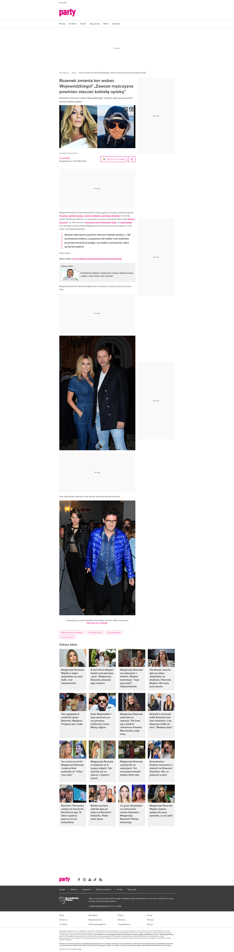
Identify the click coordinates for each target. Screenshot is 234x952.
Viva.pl (149, 915)
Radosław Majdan (114, 632)
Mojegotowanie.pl (95, 920)
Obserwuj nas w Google (115, 159)
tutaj (79, 949)
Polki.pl (120, 915)
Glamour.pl (63, 920)
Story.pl (150, 924)
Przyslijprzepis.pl (124, 924)
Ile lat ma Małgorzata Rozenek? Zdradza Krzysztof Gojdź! (97, 258)
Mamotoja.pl (93, 915)
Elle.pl (61, 915)
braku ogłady (126, 222)
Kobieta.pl (121, 920)
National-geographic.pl (97, 924)
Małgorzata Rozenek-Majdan (72, 632)
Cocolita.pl (63, 924)
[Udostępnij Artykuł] (131, 159)
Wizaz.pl (150, 920)
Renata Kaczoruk (67, 637)
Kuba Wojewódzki (95, 632)
